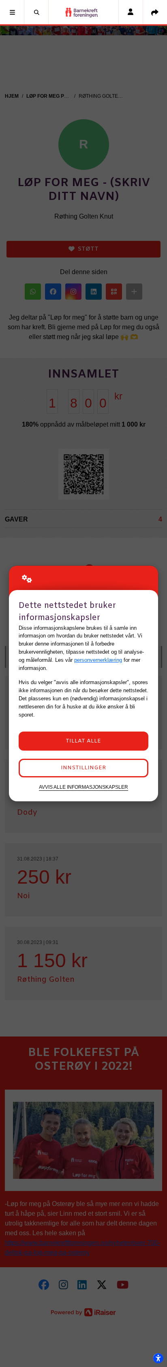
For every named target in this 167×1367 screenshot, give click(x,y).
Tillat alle (83, 741)
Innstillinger (83, 767)
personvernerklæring (98, 660)
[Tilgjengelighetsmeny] (158, 1358)
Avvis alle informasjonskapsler (83, 787)
